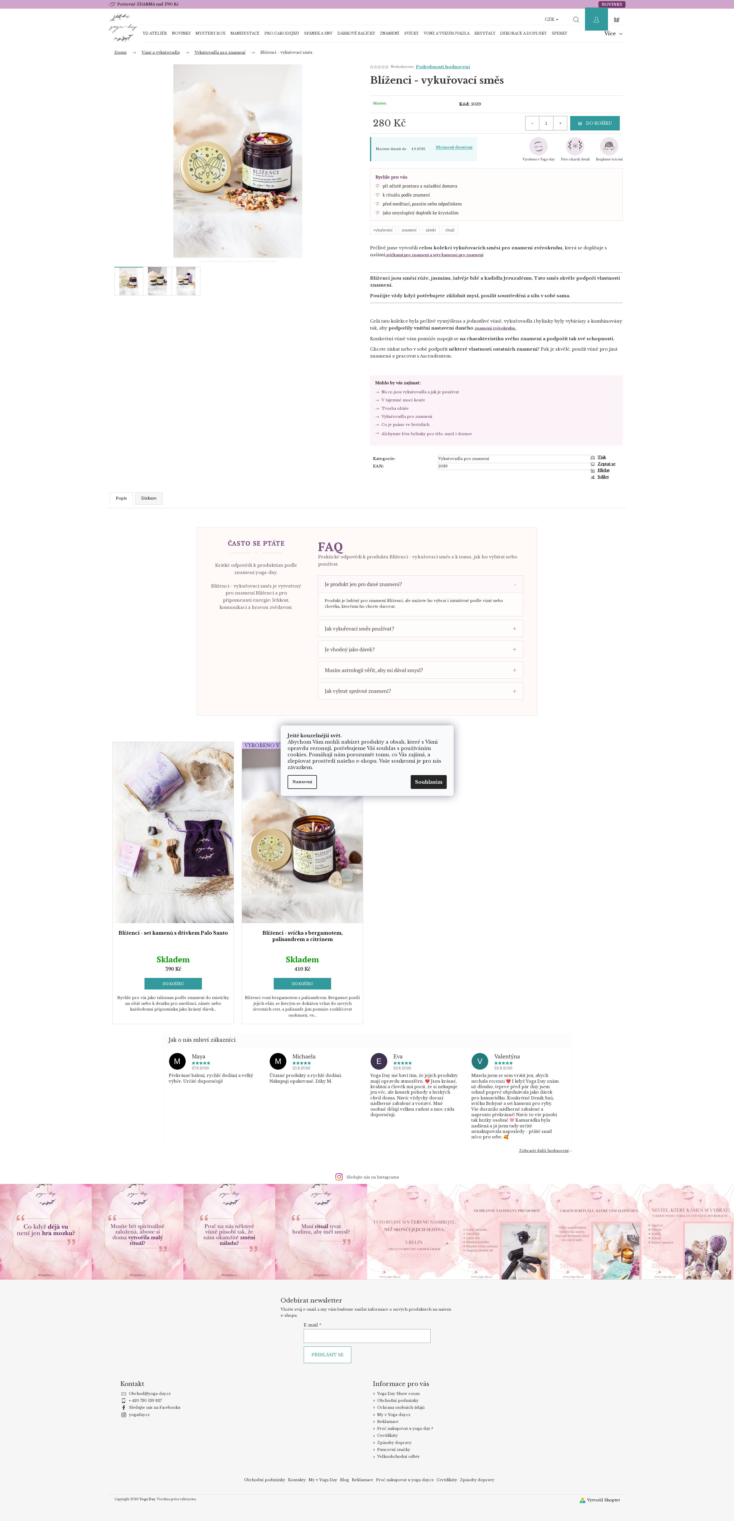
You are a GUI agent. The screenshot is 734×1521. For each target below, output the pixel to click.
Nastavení (302, 782)
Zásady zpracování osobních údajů (430, 815)
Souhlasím (428, 782)
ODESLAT (430, 801)
